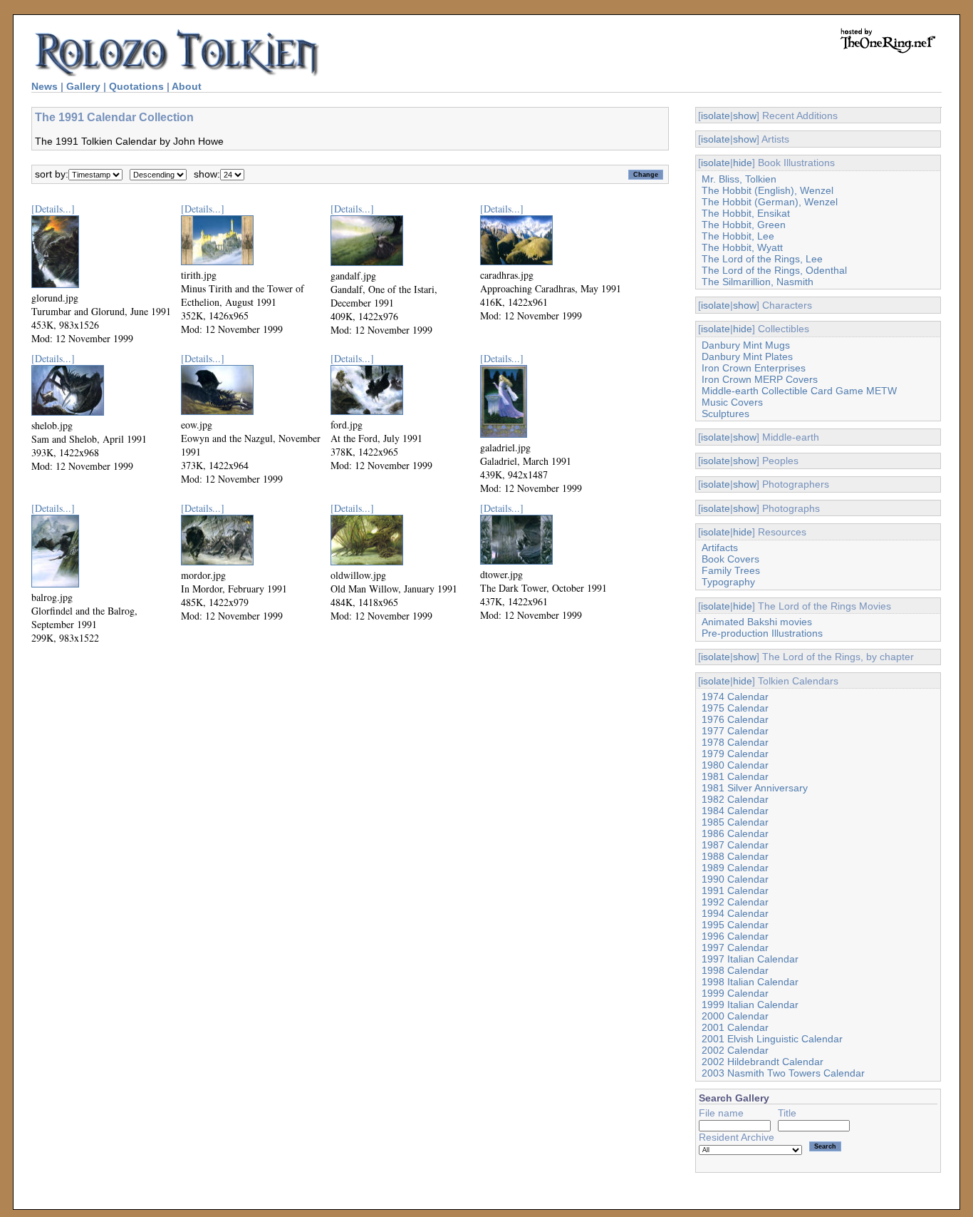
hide (742, 162)
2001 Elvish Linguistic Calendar (772, 1038)
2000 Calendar (735, 1016)
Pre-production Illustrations (762, 633)
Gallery (83, 86)
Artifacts (720, 547)
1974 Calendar (735, 696)
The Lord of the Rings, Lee (762, 259)
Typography (728, 581)
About (187, 86)
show (744, 115)
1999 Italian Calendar (750, 1004)
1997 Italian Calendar (750, 959)
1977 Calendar (735, 730)
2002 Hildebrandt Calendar (762, 1061)
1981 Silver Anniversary (755, 788)
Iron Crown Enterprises (754, 368)
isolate (715, 115)
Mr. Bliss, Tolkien (739, 179)
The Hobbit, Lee (738, 236)
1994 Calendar (735, 913)
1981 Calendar (735, 776)
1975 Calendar (735, 708)
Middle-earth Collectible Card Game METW (799, 390)
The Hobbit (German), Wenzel (770, 201)
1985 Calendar (735, 822)
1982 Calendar (735, 799)
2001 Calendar (735, 1027)
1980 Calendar (735, 765)
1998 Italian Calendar (750, 981)
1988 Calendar (735, 856)
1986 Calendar (735, 833)
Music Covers (732, 402)
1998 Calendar (735, 970)
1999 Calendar (735, 993)
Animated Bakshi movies (757, 621)
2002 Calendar (735, 1050)
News (44, 86)
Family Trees (731, 570)
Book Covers (730, 559)
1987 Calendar (735, 845)
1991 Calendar (735, 890)
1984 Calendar (735, 810)
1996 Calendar (735, 936)
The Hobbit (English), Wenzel (767, 190)
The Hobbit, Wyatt (742, 247)
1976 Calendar (735, 719)
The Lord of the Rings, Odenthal (774, 270)
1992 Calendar (735, 902)
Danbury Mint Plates (747, 356)
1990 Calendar (735, 879)
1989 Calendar (735, 867)
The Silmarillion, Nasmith (757, 281)
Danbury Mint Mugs (746, 345)
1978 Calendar (735, 742)
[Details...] (53, 208)
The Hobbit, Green (744, 224)
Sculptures (725, 413)
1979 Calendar (735, 753)
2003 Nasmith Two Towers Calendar (783, 1073)
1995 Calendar (735, 924)
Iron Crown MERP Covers (760, 379)
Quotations (136, 86)
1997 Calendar (735, 947)
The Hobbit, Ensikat (746, 213)
